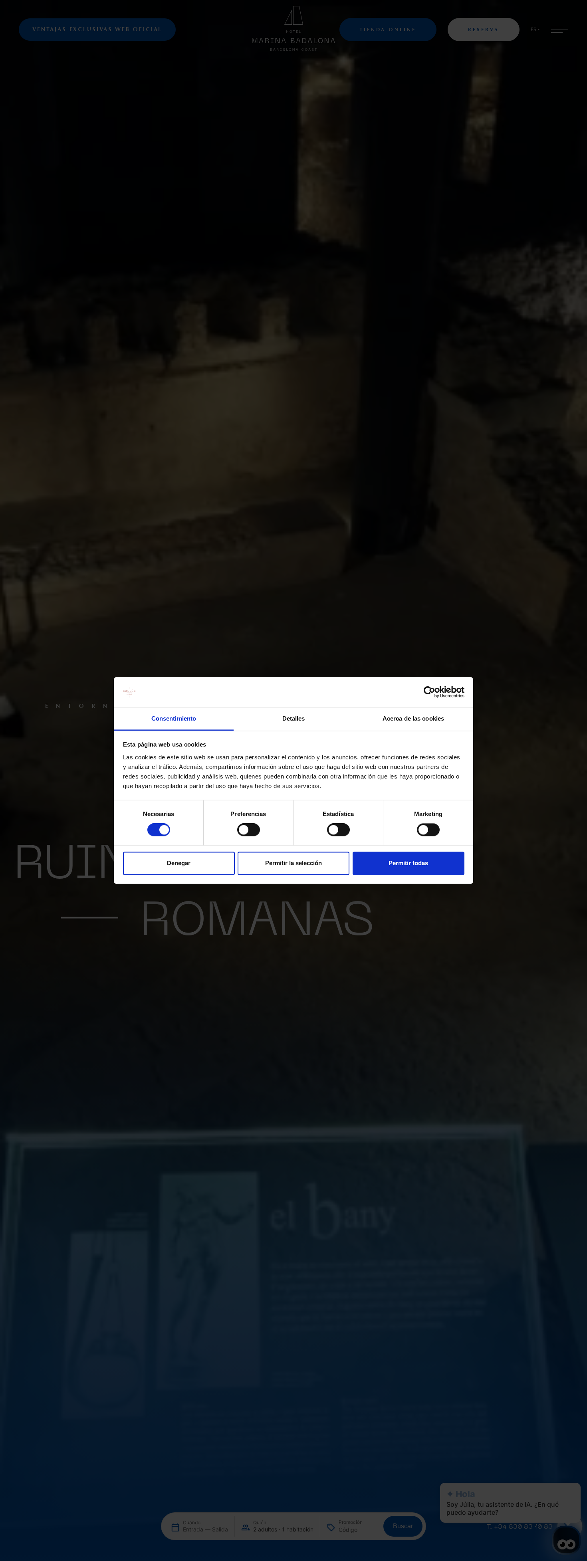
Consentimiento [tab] (173, 718)
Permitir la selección (293, 863)
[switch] (248, 830)
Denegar (178, 863)
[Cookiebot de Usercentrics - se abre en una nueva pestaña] (429, 692)
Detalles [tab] (293, 718)
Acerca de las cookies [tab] (413, 718)
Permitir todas (408, 863)
